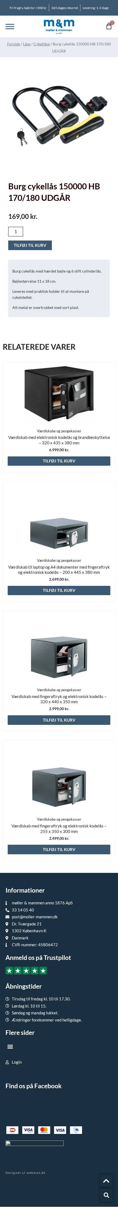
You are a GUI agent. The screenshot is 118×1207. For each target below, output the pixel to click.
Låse (26, 44)
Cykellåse (41, 44)
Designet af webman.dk (25, 1172)
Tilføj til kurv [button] (59, 460)
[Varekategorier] (9, 26)
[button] (10, 1046)
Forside (13, 44)
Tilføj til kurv (30, 245)
